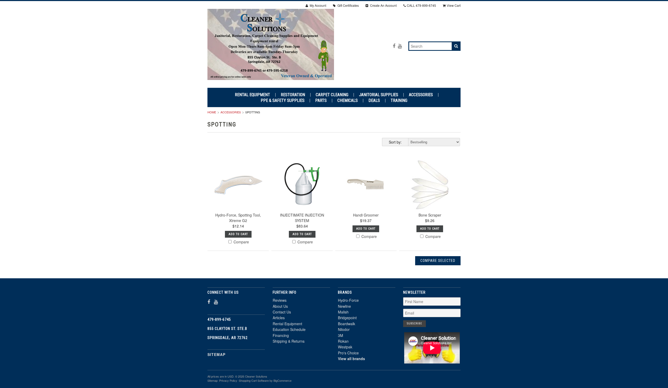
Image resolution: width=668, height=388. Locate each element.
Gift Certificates (348, 5)
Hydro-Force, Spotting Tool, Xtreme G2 (238, 217)
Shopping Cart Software (254, 380)
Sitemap (216, 354)
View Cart (454, 5)
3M (340, 335)
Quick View (238, 197)
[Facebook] (394, 46)
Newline (344, 306)
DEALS (374, 100)
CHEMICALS (347, 100)
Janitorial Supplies (378, 95)
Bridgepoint (347, 317)
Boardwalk (346, 323)
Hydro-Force (348, 300)
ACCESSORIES (421, 95)
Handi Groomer (366, 215)
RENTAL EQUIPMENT (252, 95)
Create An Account (383, 5)
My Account (317, 5)
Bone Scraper (430, 215)
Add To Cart (238, 234)
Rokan (343, 341)
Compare (240, 241)
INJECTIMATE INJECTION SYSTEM (302, 217)
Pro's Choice (348, 352)
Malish (343, 312)
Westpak (345, 346)
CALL (421, 5)
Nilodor (344, 329)
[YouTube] (400, 46)
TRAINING (399, 100)
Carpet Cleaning (332, 95)
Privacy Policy (228, 380)
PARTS (321, 100)
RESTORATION (293, 95)
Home (211, 112)
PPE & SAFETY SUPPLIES (283, 100)
